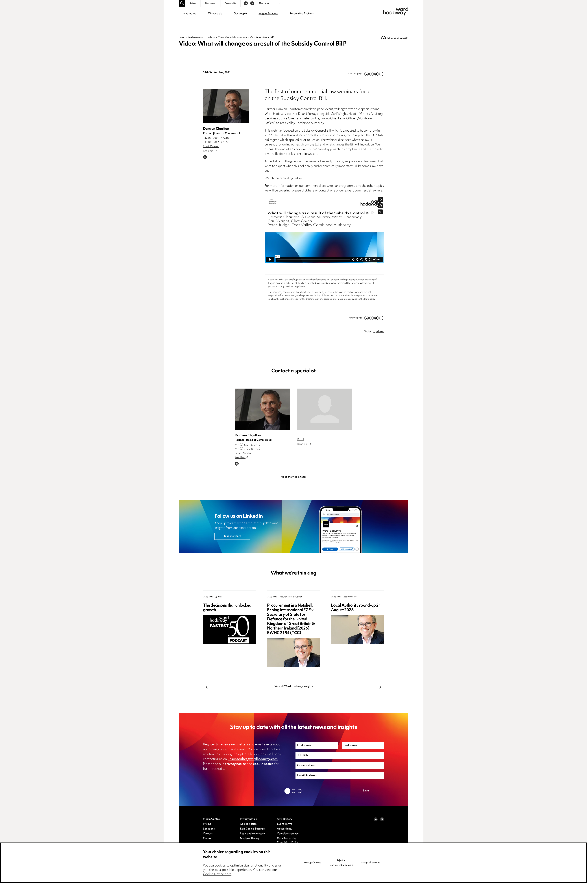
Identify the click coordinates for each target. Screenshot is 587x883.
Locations (209, 829)
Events (207, 838)
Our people (240, 13)
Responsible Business (302, 13)
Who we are (189, 13)
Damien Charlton (216, 128)
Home (181, 37)
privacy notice (235, 764)
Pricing (207, 824)
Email (300, 439)
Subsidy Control (315, 131)
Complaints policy (288, 833)
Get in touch (210, 3)
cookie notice (263, 764)
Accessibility (230, 3)
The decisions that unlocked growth (227, 607)
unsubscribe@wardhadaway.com (253, 759)
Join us (193, 3)
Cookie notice (248, 824)
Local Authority (349, 597)
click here (307, 191)
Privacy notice (248, 819)
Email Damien (211, 146)
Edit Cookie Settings (252, 829)
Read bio (208, 151)
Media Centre (211, 819)
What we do (215, 13)
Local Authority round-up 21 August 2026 (356, 607)
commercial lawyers (368, 191)
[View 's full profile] (324, 409)
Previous (207, 687)
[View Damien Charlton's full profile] (226, 106)
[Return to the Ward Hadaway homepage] (395, 11)
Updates (211, 37)
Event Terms (284, 824)
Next (380, 687)
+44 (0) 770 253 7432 (216, 142)
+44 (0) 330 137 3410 (216, 138)
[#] (182, 3)
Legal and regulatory (252, 833)
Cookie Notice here (217, 874)
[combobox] (270, 3)
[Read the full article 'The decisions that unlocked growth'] (229, 629)
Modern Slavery (249, 838)
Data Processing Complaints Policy (287, 840)
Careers (208, 833)
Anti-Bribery (284, 819)
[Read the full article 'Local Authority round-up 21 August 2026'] (357, 629)
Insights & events (268, 13)
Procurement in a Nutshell (290, 597)
